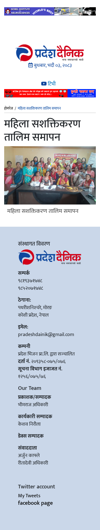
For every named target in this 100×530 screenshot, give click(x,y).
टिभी (51, 84)
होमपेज (8, 109)
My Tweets (29, 496)
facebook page (35, 503)
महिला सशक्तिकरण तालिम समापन (42, 211)
